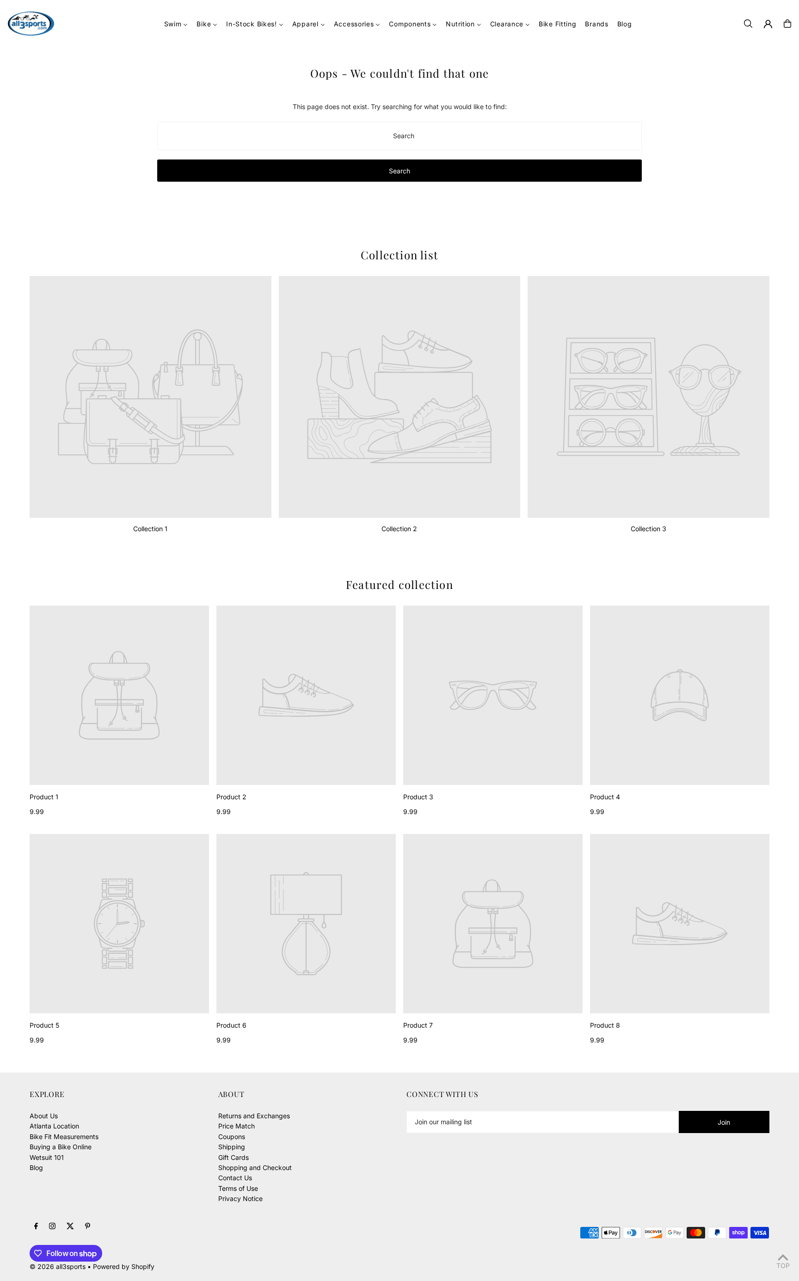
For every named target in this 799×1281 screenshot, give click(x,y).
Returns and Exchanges (254, 1116)
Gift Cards (233, 1157)
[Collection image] (150, 397)
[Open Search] (748, 23)
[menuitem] (176, 24)
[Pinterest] (87, 1226)
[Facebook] (36, 1226)
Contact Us (235, 1178)
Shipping (231, 1147)
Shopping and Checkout (255, 1167)
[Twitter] (70, 1226)
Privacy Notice (240, 1198)
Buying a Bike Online (61, 1147)
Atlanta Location (54, 1126)
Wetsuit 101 (47, 1157)
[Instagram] (52, 1226)
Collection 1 (150, 529)
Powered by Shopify (123, 1266)
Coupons (231, 1136)
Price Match (236, 1126)
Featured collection (399, 584)
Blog (36, 1167)
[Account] (768, 24)
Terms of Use (238, 1188)
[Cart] (787, 23)
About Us (44, 1116)
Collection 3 (648, 529)
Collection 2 (399, 529)
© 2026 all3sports (58, 1266)
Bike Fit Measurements (64, 1136)
